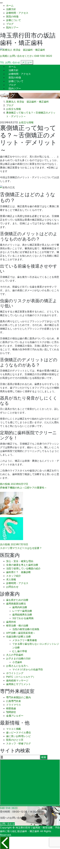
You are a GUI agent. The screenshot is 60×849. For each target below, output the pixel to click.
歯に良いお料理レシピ (18, 736)
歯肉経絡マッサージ (17, 680)
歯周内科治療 (19, 607)
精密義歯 (11, 708)
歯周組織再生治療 (22, 614)
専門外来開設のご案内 (18, 697)
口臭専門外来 (13, 701)
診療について (13, 20)
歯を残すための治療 (17, 599)
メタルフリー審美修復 (24, 640)
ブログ (10, 23)
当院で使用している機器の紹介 (23, 568)
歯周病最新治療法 (16, 603)
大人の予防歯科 (14, 654)
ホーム (10, 5)
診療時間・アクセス (17, 12)
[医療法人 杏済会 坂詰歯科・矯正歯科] (22, 50)
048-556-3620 (9, 807)
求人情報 (11, 579)
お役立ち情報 (26, 122)
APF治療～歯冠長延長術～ (20, 632)
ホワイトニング (14, 673)
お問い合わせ (7, 823)
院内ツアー (12, 27)
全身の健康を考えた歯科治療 (22, 564)
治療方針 (11, 9)
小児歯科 (17, 662)
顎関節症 (11, 712)
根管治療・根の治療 (17, 625)
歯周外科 (11, 621)
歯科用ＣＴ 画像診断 (18, 572)
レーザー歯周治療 (22, 610)
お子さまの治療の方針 (18, 658)
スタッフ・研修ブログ (18, 743)
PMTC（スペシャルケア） (20, 676)
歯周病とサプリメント (18, 684)
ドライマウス (13, 704)
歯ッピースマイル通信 (18, 732)
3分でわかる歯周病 (23, 618)
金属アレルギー (14, 715)
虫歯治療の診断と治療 (18, 636)
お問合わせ (12, 586)
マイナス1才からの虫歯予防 (27, 669)
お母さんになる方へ (17, 665)
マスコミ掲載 (13, 728)
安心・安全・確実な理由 (19, 561)
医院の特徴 (12, 16)
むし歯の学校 (19, 651)
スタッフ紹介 (13, 575)
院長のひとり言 (14, 739)
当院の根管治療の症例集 (25, 629)
